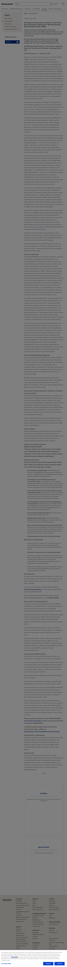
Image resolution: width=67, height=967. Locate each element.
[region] (33, 958)
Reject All (59, 963)
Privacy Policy (14, 957)
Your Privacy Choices (6, 963)
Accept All (48, 963)
